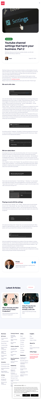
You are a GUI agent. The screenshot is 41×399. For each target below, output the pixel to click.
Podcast (31, 338)
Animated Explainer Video (5, 369)
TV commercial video (4, 339)
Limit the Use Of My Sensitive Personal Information (34, 357)
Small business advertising (23, 358)
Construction (13, 367)
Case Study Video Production (3, 352)
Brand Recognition (24, 360)
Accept (35, 395)
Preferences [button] (25, 392)
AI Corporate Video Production (4, 383)
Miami (21, 336)
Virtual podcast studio (23, 369)
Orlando (22, 352)
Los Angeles (22, 338)
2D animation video (5, 364)
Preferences (18, 395)
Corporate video (4, 341)
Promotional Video (3, 356)
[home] (2, 3)
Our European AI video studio (34, 348)
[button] (39, 2)
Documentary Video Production (4, 348)
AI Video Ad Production (3, 380)
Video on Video (33, 340)
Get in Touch (11, 3)
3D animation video (5, 366)
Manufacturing (14, 383)
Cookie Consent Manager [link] (17, 385)
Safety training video (14, 340)
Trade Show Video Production (24, 372)
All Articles (30, 287)
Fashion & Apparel (15, 376)
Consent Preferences (34, 354)
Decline (26, 395)
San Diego (22, 340)
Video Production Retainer (24, 375)
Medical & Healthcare (13, 370)
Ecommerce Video (13, 355)
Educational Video (13, 343)
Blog (31, 336)
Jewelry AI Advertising (22, 366)
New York (22, 346)
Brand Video (3, 343)
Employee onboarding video (13, 336)
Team (31, 345)
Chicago (22, 342)
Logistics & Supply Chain (15, 381)
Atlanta (21, 348)
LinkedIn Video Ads (14, 352)
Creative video (4, 345)
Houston (22, 344)
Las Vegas (22, 350)
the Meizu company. (16, 79)
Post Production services (14, 362)
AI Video (3, 377)
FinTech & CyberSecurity (14, 373)
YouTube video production (14, 349)
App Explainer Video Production (5, 372)
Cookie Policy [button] (28, 391)
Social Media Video (3, 359)
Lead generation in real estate (24, 363)
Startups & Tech (14, 378)
